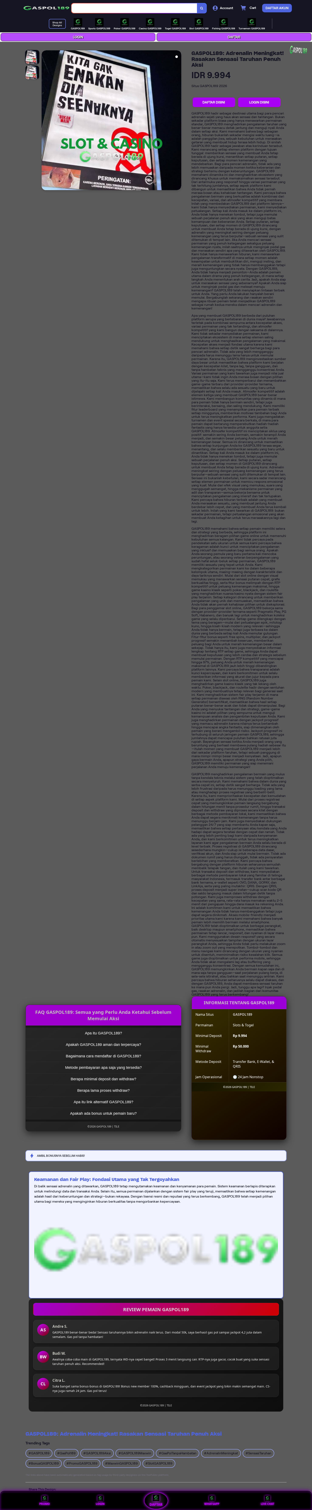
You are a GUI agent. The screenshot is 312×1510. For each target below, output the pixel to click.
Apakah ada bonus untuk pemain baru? (103, 1113)
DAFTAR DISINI (213, 102)
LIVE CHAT (267, 1504)
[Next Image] (177, 121)
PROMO (44, 1504)
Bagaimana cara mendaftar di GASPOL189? (103, 1056)
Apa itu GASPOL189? (103, 1033)
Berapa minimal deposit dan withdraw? (103, 1079)
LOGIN (78, 37)
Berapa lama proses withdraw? (103, 1090)
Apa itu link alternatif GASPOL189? (103, 1102)
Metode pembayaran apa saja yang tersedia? (103, 1067)
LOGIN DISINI (259, 102)
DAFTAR (234, 37)
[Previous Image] (45, 121)
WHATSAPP (211, 1504)
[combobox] (134, 8)
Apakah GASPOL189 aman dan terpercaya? (103, 1044)
